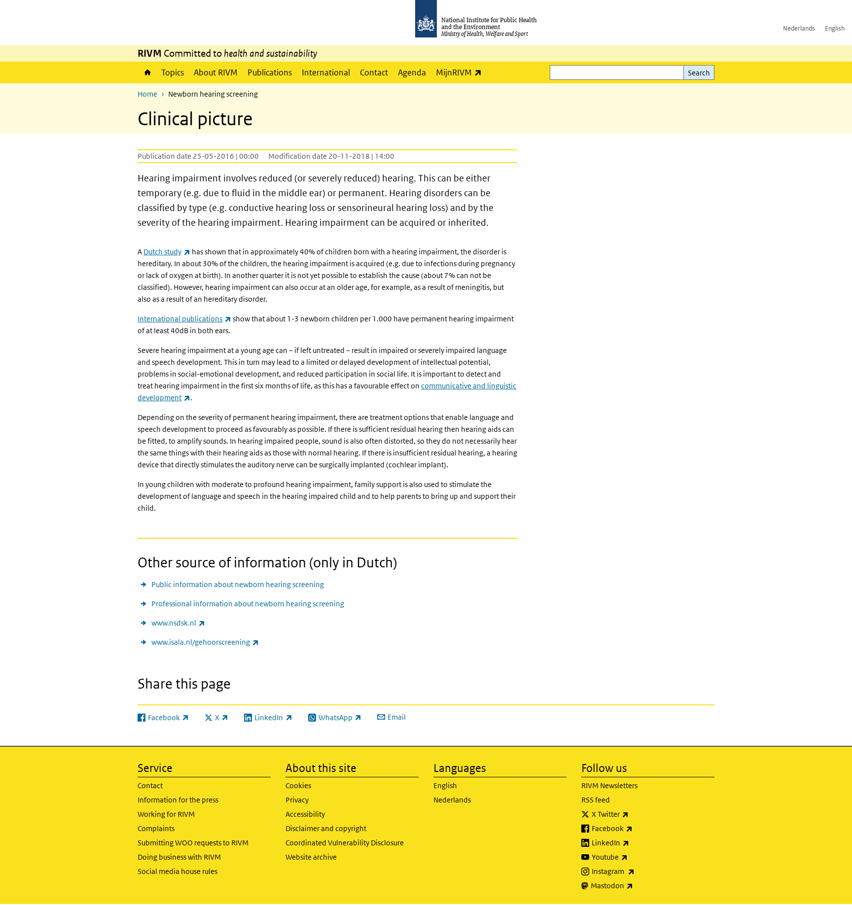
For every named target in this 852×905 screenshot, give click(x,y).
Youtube (635, 857)
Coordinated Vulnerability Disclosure (344, 842)
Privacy (297, 799)
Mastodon (638, 885)
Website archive (311, 857)
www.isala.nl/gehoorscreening (205, 642)
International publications (184, 318)
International (326, 72)
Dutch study (166, 251)
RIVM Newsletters (609, 785)
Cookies (298, 785)
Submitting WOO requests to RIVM (193, 842)
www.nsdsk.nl (178, 622)
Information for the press (178, 799)
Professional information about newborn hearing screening (247, 603)
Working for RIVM (166, 814)
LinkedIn (636, 842)
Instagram (639, 871)
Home (147, 72)
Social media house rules (177, 871)
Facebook (638, 828)
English (835, 28)
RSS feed (595, 799)
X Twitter (636, 814)
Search (699, 72)
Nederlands (799, 28)
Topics (172, 72)
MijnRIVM (461, 72)
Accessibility (305, 814)
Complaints (156, 828)
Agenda (412, 72)
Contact (374, 72)
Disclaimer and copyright (325, 828)
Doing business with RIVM (179, 857)
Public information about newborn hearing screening (237, 584)
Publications (270, 72)
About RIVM (216, 72)
